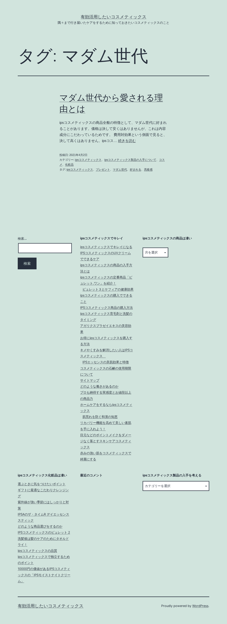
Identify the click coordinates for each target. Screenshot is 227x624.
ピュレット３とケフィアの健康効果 (108, 289)
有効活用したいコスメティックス (113, 16)
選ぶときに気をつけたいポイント (42, 484)
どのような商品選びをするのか (40, 526)
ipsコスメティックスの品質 (37, 550)
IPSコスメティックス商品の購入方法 (106, 307)
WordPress (200, 606)
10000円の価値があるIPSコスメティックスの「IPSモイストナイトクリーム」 (44, 575)
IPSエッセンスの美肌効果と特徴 (105, 362)
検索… (22, 238)
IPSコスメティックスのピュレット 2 (44, 532)
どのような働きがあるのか (99, 386)
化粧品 (69, 164)
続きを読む (127, 141)
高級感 (148, 169)
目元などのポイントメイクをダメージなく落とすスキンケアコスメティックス (105, 441)
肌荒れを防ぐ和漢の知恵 (100, 417)
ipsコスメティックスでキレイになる (106, 247)
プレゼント (103, 169)
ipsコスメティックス (88, 159)
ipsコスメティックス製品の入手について (130, 159)
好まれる (135, 169)
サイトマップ (89, 380)
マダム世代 (120, 169)
